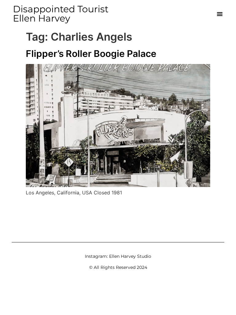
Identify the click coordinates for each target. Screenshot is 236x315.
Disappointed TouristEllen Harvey (60, 13)
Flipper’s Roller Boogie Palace (91, 53)
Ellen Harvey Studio (130, 256)
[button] (219, 13)
